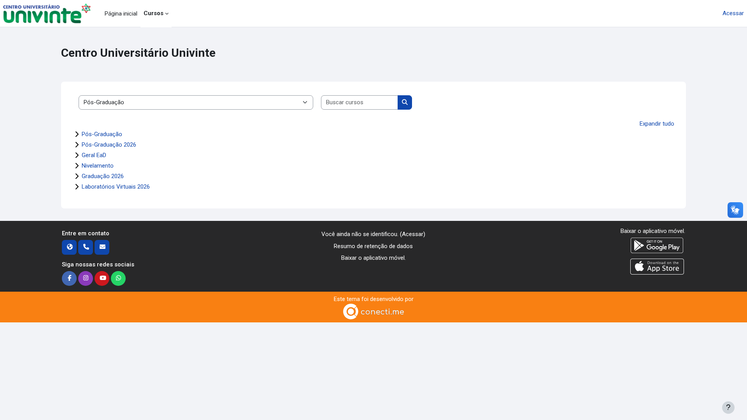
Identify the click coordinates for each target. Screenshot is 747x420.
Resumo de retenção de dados (373, 246)
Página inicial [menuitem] (121, 13)
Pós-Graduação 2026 (109, 144)
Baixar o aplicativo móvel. (373, 257)
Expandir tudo (657, 123)
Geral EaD (94, 155)
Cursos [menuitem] (153, 13)
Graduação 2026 (103, 176)
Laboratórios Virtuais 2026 (116, 186)
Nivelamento (98, 165)
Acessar (733, 13)
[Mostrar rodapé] (728, 407)
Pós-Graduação (102, 134)
